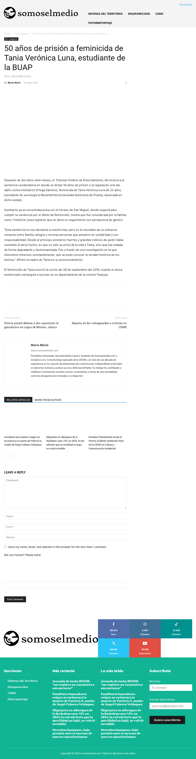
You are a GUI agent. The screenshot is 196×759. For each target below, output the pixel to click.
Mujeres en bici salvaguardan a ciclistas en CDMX (99, 325)
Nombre (154, 681)
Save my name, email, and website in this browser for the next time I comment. (57, 546)
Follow (145, 620)
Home (7, 33)
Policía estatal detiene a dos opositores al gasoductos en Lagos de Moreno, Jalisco (31, 325)
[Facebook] (8, 91)
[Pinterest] (25, 91)
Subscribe (145, 639)
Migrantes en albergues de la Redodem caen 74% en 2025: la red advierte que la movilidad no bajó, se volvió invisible (73, 717)
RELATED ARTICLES (18, 399)
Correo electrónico (162, 699)
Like (113, 620)
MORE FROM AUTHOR (48, 399)
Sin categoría (22, 33)
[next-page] (12, 456)
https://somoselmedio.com (44, 350)
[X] (17, 91)
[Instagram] (41, 382)
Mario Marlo (14, 82)
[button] (181, 4)
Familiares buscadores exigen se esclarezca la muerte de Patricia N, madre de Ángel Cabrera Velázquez (23, 441)
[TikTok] (48, 382)
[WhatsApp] (34, 91)
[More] (43, 91)
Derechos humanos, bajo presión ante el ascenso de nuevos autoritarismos (72, 733)
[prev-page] (6, 456)
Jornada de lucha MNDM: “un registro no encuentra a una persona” (73, 684)
